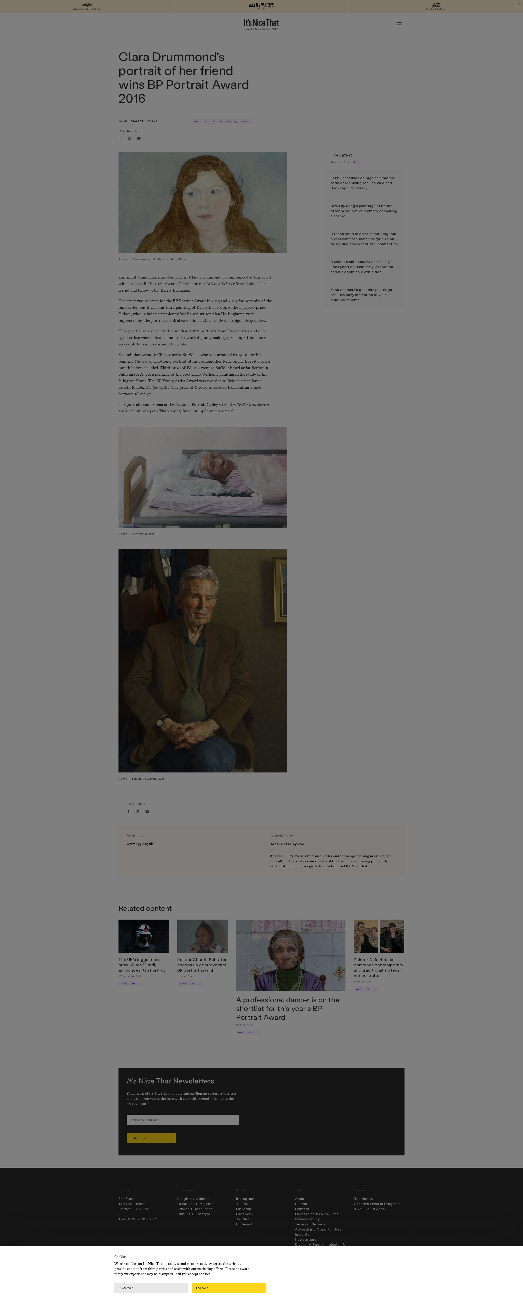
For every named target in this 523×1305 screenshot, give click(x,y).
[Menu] (400, 24)
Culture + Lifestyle (193, 1214)
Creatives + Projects (195, 1204)
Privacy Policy (307, 1219)
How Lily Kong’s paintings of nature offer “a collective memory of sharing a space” (364, 211)
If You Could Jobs (369, 1209)
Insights (302, 1234)
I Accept (202, 1287)
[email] (139, 138)
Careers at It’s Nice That (316, 1214)
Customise (125, 1287)
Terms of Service (310, 1224)
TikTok (242, 1204)
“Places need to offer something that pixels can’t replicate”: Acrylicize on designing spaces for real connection (364, 239)
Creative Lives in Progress (377, 1204)
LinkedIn (243, 1209)
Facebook (245, 1214)
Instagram (245, 1198)
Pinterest (244, 1224)
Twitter (242, 1219)
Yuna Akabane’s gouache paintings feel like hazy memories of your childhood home (361, 294)
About (300, 1198)
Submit (301, 1204)
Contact (302, 1209)
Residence (363, 1198)
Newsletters (306, 1239)
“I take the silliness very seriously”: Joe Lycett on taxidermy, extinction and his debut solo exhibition (362, 267)
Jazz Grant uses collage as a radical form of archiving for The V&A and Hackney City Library (363, 183)
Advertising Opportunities (318, 1229)
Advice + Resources (195, 1209)
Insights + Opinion (193, 1198)
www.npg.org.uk (140, 844)
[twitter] (129, 138)
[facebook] (120, 138)
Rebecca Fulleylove (143, 120)
